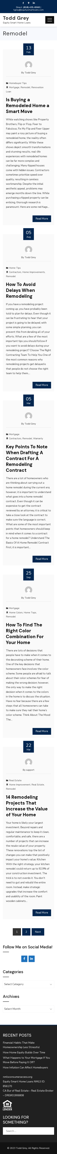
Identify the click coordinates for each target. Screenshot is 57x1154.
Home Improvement (19, 784)
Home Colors (16, 612)
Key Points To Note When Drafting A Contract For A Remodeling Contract (26, 458)
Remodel (25, 87)
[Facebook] (24, 959)
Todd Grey (16, 18)
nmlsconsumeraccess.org (17, 1077)
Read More (42, 218)
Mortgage (14, 87)
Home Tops (30, 612)
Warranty (38, 438)
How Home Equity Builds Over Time (24, 1052)
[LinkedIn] (32, 959)
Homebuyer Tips (18, 83)
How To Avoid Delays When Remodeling (21, 290)
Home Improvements (33, 272)
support (30, 769)
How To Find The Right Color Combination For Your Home (25, 633)
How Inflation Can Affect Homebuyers (25, 1067)
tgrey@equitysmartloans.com (28, 9)
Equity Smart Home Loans (17, 22)
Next (38, 932)
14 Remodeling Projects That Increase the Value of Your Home (27, 806)
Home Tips (15, 267)
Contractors (15, 272)
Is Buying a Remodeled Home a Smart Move (27, 105)
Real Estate (15, 780)
